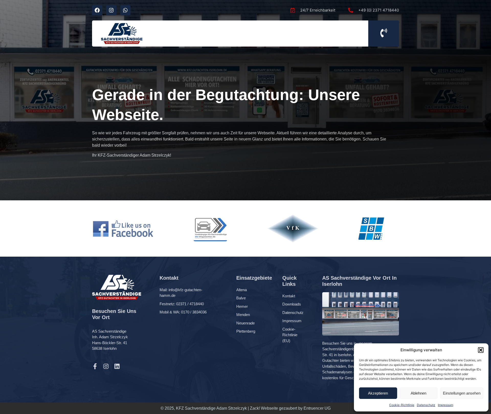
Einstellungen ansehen (462, 393)
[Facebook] (97, 10)
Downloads (291, 304)
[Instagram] (111, 10)
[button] (480, 350)
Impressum (445, 405)
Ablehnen (418, 393)
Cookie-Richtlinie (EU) (289, 335)
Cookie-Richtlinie (401, 405)
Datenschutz (426, 405)
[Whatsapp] (125, 10)
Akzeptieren (378, 393)
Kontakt (288, 296)
